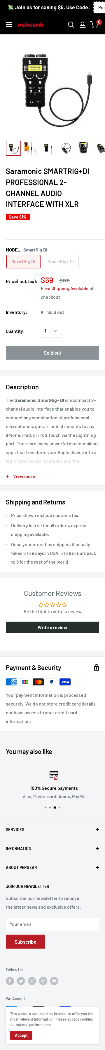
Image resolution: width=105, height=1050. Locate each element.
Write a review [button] (52, 627)
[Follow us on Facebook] (10, 981)
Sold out (52, 353)
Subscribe (25, 942)
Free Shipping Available (65, 288)
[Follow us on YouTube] (54, 981)
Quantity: (15, 331)
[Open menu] (9, 24)
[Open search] (71, 25)
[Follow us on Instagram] (32, 981)
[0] (94, 24)
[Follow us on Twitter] (21, 981)
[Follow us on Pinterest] (43, 981)
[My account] (82, 25)
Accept (21, 1035)
